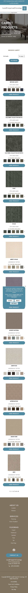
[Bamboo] (9, 267)
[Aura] (14, 249)
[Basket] (9, 338)
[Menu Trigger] (24, 8)
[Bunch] (9, 196)
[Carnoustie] (22, 409)
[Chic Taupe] (17, 267)
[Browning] (17, 409)
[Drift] (17, 444)
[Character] (9, 125)
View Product (14, 94)
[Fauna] (17, 89)
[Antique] (9, 479)
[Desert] (9, 89)
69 (18, 491)
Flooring (4, 12)
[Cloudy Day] (13, 444)
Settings (14, 303)
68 (16, 491)
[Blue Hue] (9, 444)
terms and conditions (12, 295)
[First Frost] (17, 373)
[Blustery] (17, 338)
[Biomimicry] (14, 108)
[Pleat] (17, 196)
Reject (18, 300)
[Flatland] (22, 89)
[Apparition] (13, 479)
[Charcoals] (9, 373)
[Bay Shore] (17, 479)
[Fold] (13, 196)
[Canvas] (14, 356)
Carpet (8, 12)
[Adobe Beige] (14, 462)
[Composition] (17, 125)
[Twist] (22, 196)
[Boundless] (13, 267)
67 (14, 491)
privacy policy (16, 294)
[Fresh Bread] (22, 373)
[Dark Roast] (13, 373)
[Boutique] (22, 338)
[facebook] (14, 550)
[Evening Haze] (22, 444)
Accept (10, 300)
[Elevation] (13, 89)
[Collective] (13, 125)
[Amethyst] (14, 285)
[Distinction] (22, 125)
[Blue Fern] (13, 338)
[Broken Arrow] (22, 479)
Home (1, 12)
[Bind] (14, 179)
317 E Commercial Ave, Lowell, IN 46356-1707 (14, 1)
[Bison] (13, 409)
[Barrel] (14, 320)
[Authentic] (14, 427)
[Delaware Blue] (22, 267)
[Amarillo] (14, 391)
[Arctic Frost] (9, 409)
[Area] (14, 72)
